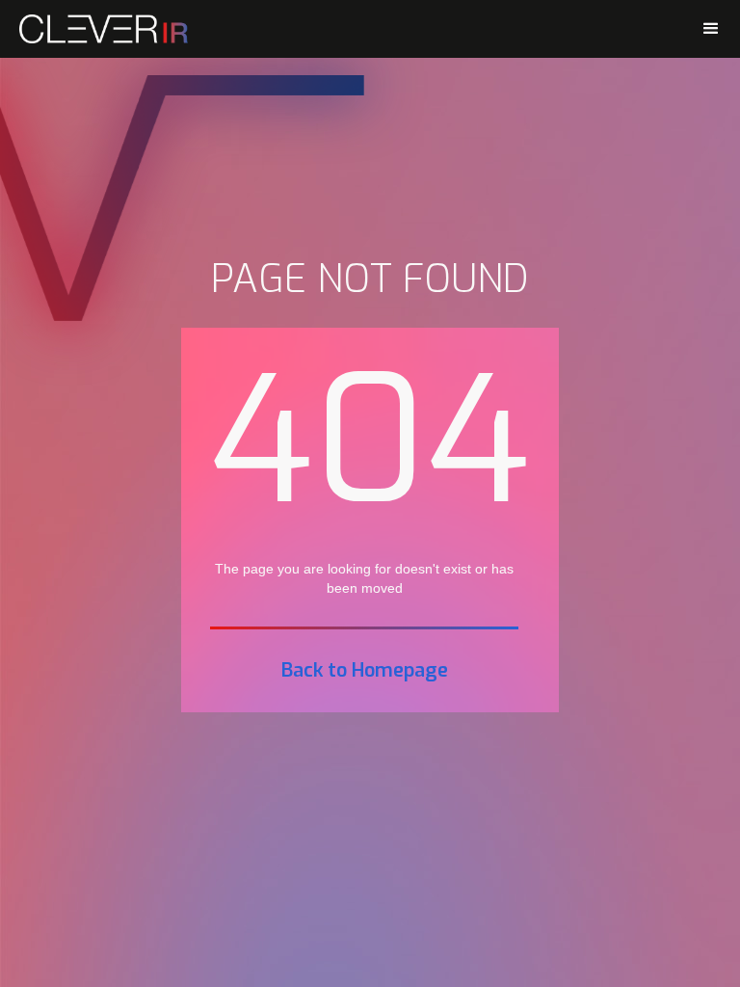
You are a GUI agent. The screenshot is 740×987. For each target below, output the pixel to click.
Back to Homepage (364, 670)
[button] (711, 29)
